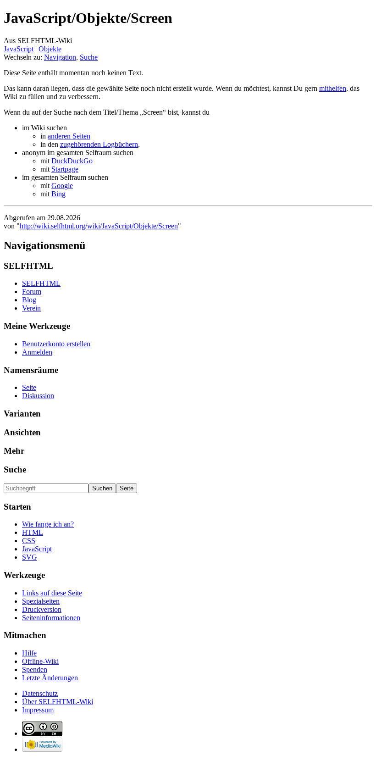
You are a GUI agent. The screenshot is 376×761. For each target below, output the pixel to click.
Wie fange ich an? (48, 524)
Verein (31, 308)
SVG (29, 557)
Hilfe (29, 653)
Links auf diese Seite (52, 593)
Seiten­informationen (51, 618)
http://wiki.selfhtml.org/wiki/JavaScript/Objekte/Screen (99, 226)
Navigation (60, 57)
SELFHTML (41, 283)
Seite (29, 387)
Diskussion (38, 396)
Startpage (64, 169)
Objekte (50, 49)
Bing (58, 194)
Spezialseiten (41, 601)
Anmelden (37, 352)
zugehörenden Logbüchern (99, 144)
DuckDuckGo (72, 161)
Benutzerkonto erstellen (56, 344)
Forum (31, 291)
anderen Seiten (69, 136)
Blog (29, 300)
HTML (32, 532)
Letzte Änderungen (50, 678)
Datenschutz (40, 693)
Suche (89, 57)
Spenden (34, 669)
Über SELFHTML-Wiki (57, 701)
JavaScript (18, 49)
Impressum (38, 710)
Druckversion (41, 609)
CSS (28, 540)
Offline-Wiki (40, 661)
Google (62, 185)
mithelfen (332, 88)
